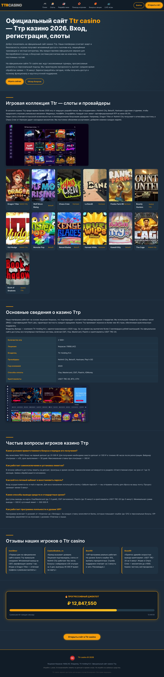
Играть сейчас (14, 81)
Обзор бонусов (34, 81)
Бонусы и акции (95, 5)
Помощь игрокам (79, 5)
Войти (139, 5)
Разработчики (63, 5)
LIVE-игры (109, 5)
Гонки (45, 5)
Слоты (52, 5)
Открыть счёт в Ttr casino (82, 637)
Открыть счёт (154, 5)
